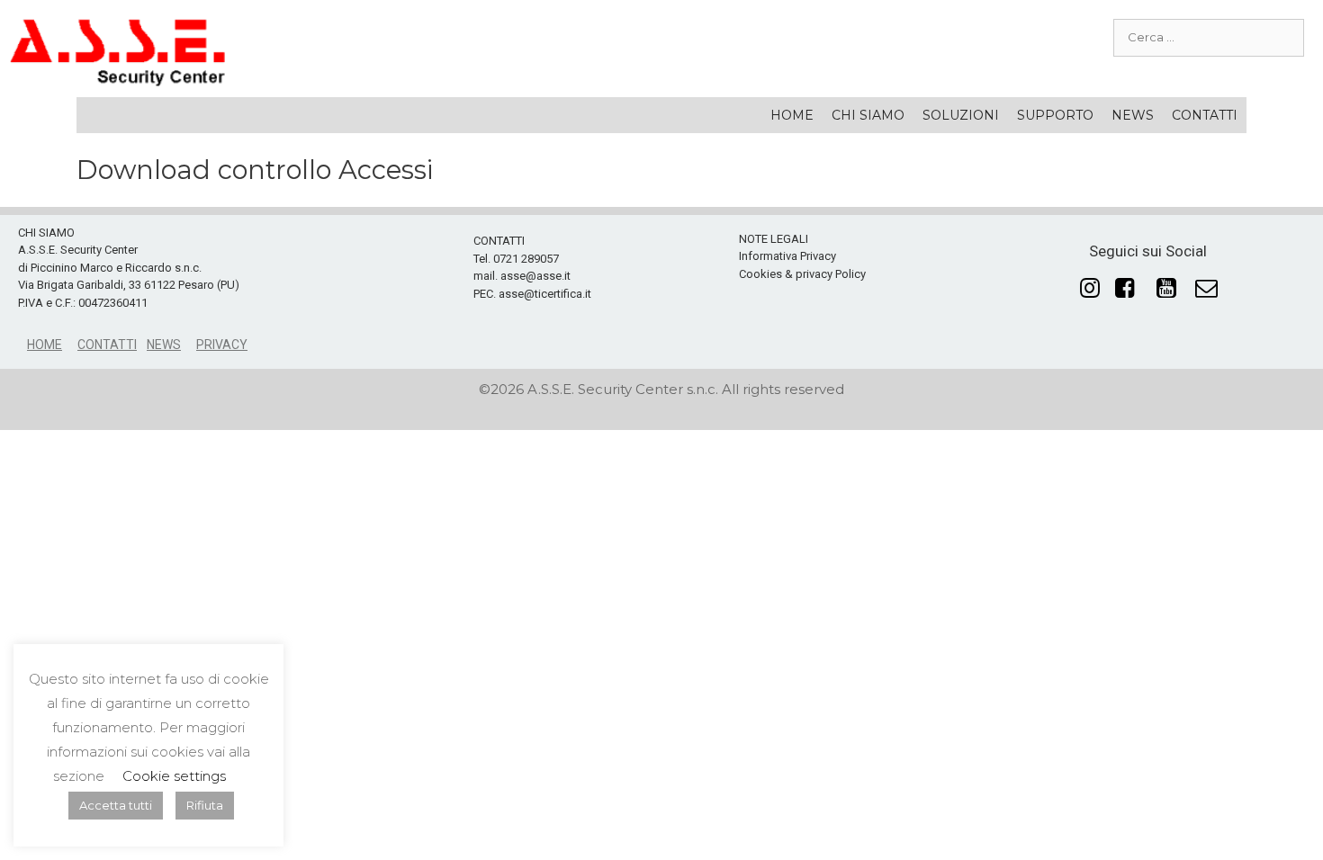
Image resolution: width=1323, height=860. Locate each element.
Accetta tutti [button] (115, 805)
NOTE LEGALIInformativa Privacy (787, 248)
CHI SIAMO (868, 115)
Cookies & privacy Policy (802, 274)
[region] (661, 292)
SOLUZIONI (960, 115)
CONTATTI (1205, 115)
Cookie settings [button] (174, 775)
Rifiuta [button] (204, 805)
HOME (792, 115)
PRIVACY (222, 344)
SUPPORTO (1055, 115)
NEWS (1133, 115)
